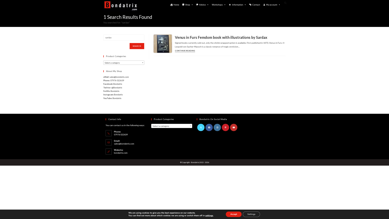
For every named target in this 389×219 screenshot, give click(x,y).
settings (209, 215)
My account (271, 4)
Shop (187, 4)
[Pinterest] (225, 127)
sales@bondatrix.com (119, 77)
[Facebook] (209, 127)
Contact (256, 4)
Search (137, 46)
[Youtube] (233, 127)
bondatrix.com (120, 152)
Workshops (217, 4)
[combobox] (123, 63)
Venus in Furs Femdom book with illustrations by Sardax (221, 37)
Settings (251, 214)
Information (237, 4)
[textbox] (123, 63)
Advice (202, 4)
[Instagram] (217, 127)
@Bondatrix (117, 87)
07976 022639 (117, 80)
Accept (233, 214)
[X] (201, 127)
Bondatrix (117, 84)
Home (176, 4)
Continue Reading (185, 51)
